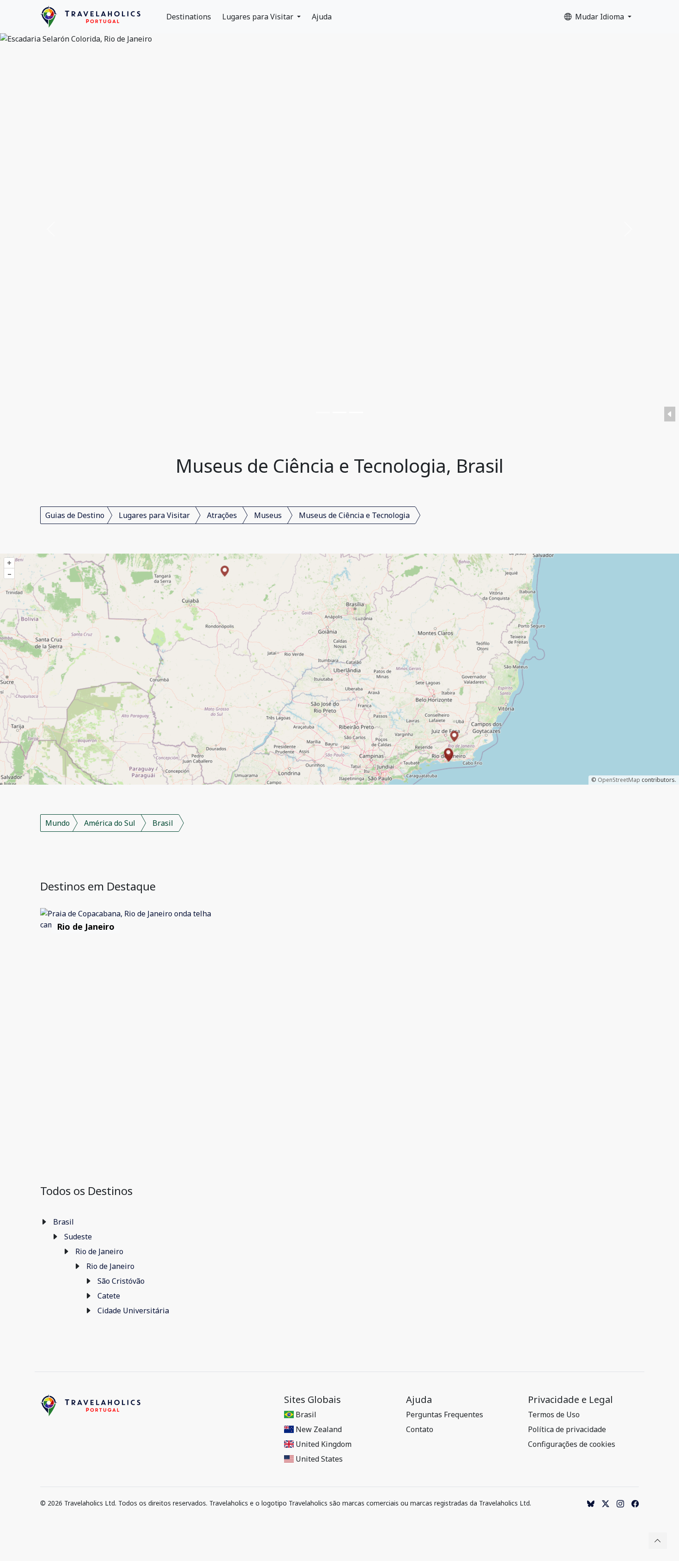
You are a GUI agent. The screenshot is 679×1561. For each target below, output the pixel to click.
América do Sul (109, 823)
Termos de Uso (554, 1414)
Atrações (222, 515)
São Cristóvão (121, 1281)
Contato (419, 1429)
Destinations (188, 17)
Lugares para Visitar (258, 17)
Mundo (57, 823)
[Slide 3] (356, 412)
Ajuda (322, 17)
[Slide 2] (339, 412)
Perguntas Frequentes (444, 1414)
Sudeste (78, 1237)
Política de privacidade (567, 1429)
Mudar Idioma (600, 17)
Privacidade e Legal (570, 1399)
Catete (108, 1296)
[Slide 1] (323, 412)
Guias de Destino (74, 515)
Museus (268, 515)
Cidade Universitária (133, 1310)
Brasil (162, 823)
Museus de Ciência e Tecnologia (354, 515)
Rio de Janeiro (99, 1251)
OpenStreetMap (619, 780)
